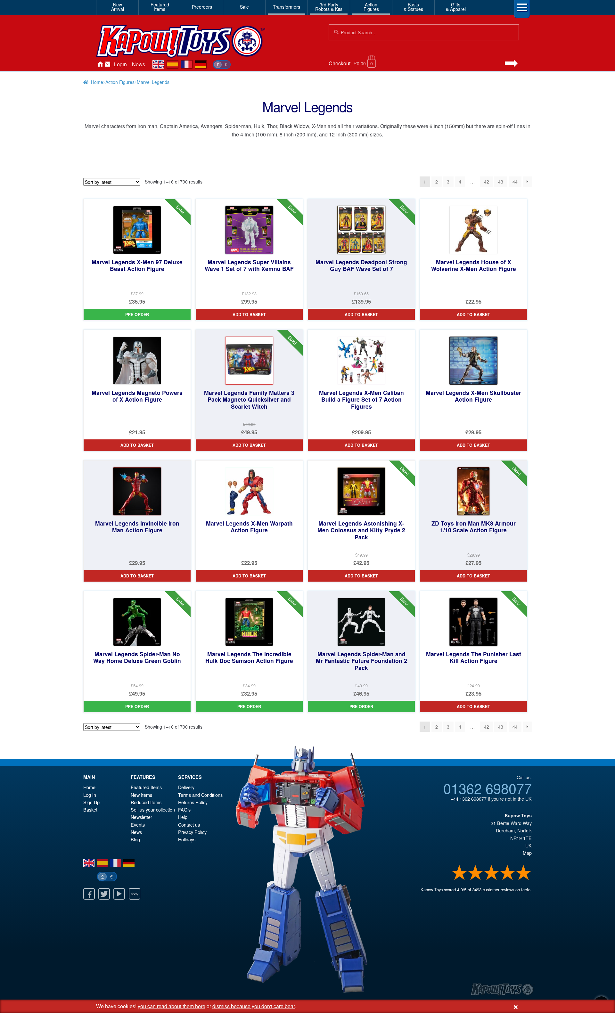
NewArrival (117, 6)
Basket (90, 809)
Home (100, 64)
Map (527, 852)
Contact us (189, 824)
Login (120, 64)
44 (515, 181)
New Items (141, 794)
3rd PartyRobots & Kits (328, 6)
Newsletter (141, 816)
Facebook (89, 894)
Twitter (104, 894)
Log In (89, 794)
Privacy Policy (192, 832)
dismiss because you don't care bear (253, 1006)
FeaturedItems (160, 6)
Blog (135, 839)
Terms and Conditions (200, 794)
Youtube (119, 894)
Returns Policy (193, 802)
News (138, 64)
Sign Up (91, 802)
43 (500, 181)
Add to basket (249, 314)
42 (486, 181)
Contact (107, 64)
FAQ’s (184, 809)
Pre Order (137, 314)
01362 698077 (487, 788)
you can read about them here (171, 1006)
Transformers (286, 7)
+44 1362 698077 (469, 798)
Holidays (186, 839)
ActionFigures (371, 6)
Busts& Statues (413, 6)
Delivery (186, 787)
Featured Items (146, 787)
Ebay (134, 894)
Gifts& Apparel (456, 6)
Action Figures (120, 82)
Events (138, 824)
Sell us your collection (153, 809)
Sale (244, 7)
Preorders (202, 7)
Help (182, 816)
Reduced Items (146, 802)
